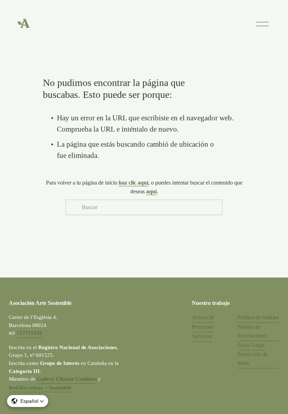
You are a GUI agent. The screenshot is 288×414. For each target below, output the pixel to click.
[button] (27, 401)
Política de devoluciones (252, 331)
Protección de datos (252, 358)
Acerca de (203, 317)
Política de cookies (258, 317)
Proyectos (203, 327)
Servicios (202, 336)
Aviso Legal (250, 345)
